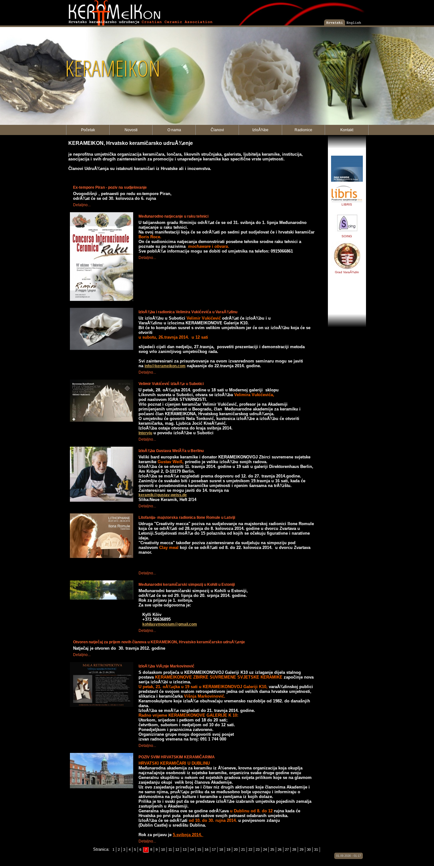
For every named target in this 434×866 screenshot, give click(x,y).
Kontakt (346, 130)
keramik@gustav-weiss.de (163, 495)
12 (177, 849)
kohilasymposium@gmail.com (169, 624)
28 (294, 849)
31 (316, 849)
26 (279, 849)
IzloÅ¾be (260, 130)
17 (214, 849)
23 (258, 849)
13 (184, 849)
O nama (174, 130)
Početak (88, 130)
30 (309, 849)
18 (221, 849)
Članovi (217, 130)
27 (287, 849)
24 (265, 849)
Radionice (303, 130)
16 (206, 849)
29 (301, 849)
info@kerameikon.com (165, 366)
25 (272, 849)
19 (228, 849)
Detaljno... (82, 205)
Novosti (131, 130)
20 (236, 849)
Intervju (145, 433)
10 (163, 849)
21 (243, 849)
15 (199, 849)
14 (192, 849)
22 (250, 849)
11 (170, 849)
